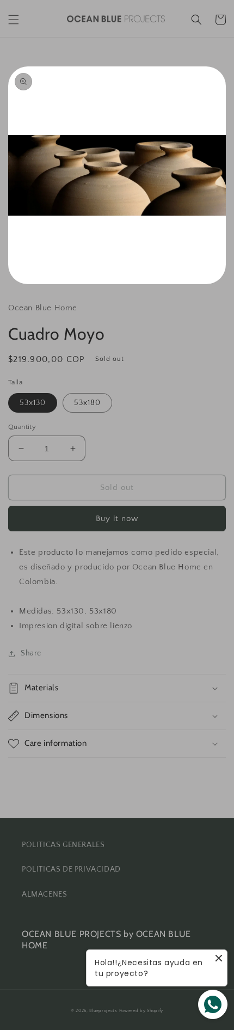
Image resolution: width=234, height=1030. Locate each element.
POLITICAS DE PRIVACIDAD (71, 869)
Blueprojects (103, 1010)
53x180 (87, 402)
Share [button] (31, 653)
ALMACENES (44, 894)
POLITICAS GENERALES (63, 845)
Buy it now (117, 518)
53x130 (33, 402)
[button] (14, 20)
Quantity (22, 427)
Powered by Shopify (141, 1010)
